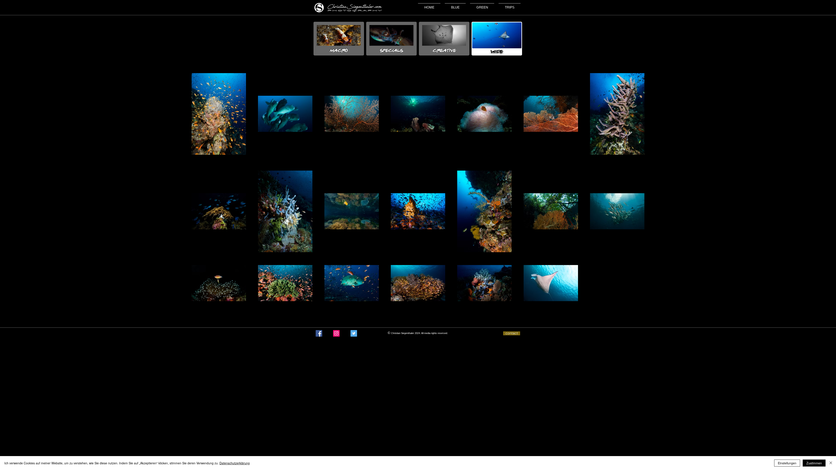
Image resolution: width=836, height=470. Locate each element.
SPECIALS (391, 50)
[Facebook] (319, 333)
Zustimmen (814, 463)
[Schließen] (830, 463)
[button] (455, 5)
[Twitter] (354, 333)
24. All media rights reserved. (432, 333)
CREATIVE (444, 50)
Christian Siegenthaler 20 (404, 333)
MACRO (339, 50)
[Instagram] (336, 333)
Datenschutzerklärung (234, 463)
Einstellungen (787, 463)
